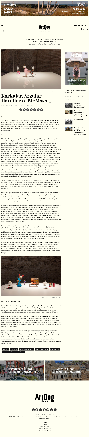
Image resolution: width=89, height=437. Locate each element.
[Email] (38, 109)
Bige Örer (14, 349)
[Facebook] (20, 109)
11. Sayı (21, 105)
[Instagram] (33, 409)
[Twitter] (27, 109)
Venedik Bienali (19, 352)
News (32, 105)
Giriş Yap (85, 29)
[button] (3, 31)
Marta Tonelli (7, 352)
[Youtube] (47, 409)
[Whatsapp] (34, 109)
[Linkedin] (31, 109)
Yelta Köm (4, 105)
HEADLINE (27, 105)
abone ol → (79, 96)
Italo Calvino (54, 349)
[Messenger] (24, 109)
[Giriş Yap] (81, 29)
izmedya (48, 418)
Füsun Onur (39, 349)
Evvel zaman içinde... (26, 349)
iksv (46, 349)
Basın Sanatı (78, 120)
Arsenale (5, 349)
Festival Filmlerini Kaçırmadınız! (79, 105)
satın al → (68, 96)
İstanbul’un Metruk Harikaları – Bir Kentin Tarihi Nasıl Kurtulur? (80, 131)
